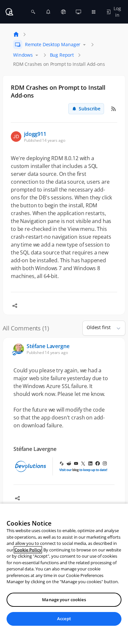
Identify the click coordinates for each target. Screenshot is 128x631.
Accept (64, 619)
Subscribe (89, 108)
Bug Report (62, 55)
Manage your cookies (64, 600)
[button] (116, 328)
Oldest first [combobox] (99, 327)
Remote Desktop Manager (52, 44)
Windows (23, 55)
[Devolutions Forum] (9, 12)
